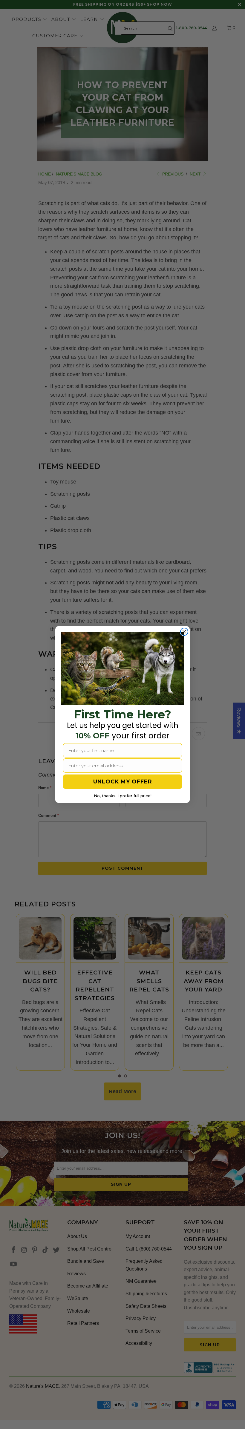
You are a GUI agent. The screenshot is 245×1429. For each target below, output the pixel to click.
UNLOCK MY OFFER (122, 781)
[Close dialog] (184, 631)
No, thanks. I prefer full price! (122, 795)
